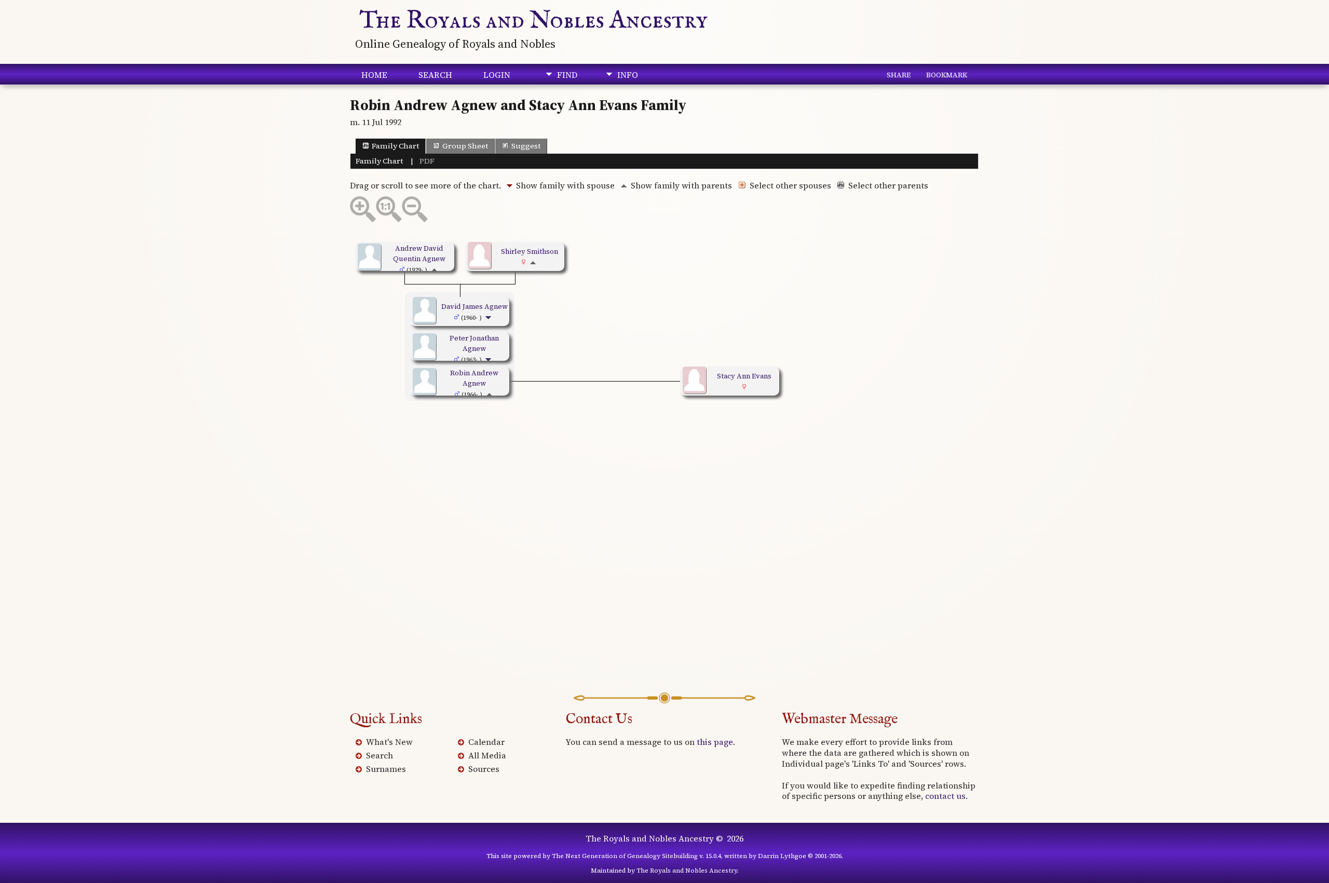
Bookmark (946, 74)
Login (496, 74)
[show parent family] (434, 269)
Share (899, 74)
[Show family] (489, 317)
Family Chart (395, 146)
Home (374, 74)
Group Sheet (465, 146)
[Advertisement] (664, 569)
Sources (483, 769)
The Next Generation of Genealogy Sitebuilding (625, 856)
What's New (389, 742)
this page (715, 742)
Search (435, 74)
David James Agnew (474, 306)
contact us (945, 796)
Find (567, 74)
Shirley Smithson (529, 251)
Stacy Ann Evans (744, 376)
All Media (487, 755)
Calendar (486, 742)
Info (627, 74)
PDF (427, 161)
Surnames (386, 769)
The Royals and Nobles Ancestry (533, 20)
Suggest (525, 146)
